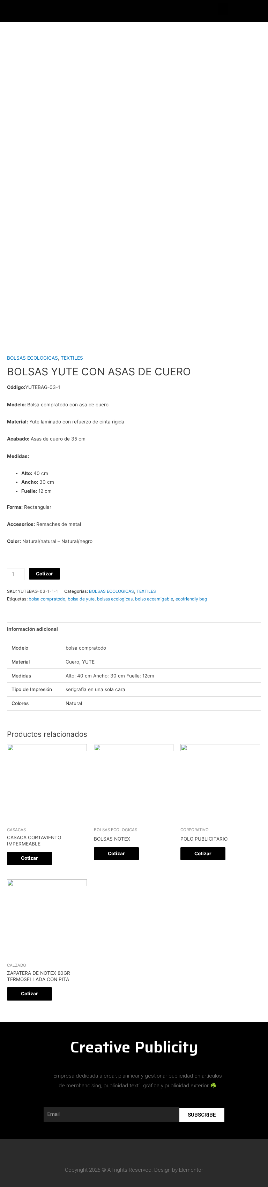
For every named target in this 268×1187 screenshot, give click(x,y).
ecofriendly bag (191, 599)
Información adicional (32, 629)
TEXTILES (72, 358)
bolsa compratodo (47, 599)
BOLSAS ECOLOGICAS (32, 358)
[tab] (32, 629)
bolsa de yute (81, 599)
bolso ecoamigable (154, 599)
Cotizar (44, 573)
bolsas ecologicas (115, 599)
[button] (223, 9)
